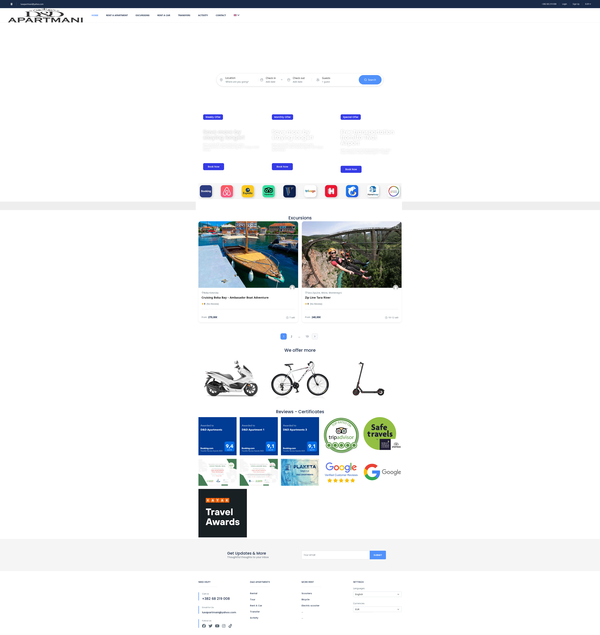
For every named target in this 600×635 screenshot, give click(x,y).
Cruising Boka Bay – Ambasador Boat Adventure (235, 297)
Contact (221, 15)
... (302, 611)
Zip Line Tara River (318, 297)
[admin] (292, 287)
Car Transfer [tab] (326, 67)
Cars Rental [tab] (309, 67)
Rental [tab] (270, 67)
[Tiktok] (230, 626)
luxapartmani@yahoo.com (32, 4)
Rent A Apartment (117, 15)
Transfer (255, 611)
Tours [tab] (282, 67)
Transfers (184, 15)
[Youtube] (217, 626)
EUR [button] (587, 4)
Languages (359, 588)
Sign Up (576, 4)
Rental (253, 593)
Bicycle (306, 599)
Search (372, 79)
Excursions (143, 15)
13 (307, 336)
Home (95, 15)
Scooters (307, 593)
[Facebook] (204, 626)
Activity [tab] (294, 67)
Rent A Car (163, 15)
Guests (326, 78)
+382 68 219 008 (549, 4)
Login (564, 4)
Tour (252, 599)
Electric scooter (311, 605)
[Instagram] (224, 626)
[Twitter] (210, 626)
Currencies (359, 603)
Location (230, 78)
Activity (203, 15)
